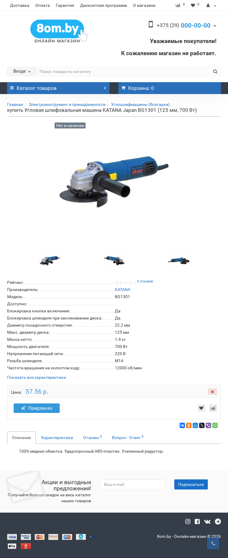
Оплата (42, 5)
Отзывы (92, 437)
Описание (21, 437)
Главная (15, 104)
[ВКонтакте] (182, 425)
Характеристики (57, 437)
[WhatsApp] (215, 425)
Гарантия (65, 5)
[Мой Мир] (195, 425)
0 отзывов (145, 281)
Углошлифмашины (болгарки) (140, 104)
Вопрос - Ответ (127, 437)
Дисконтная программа (103, 5)
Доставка (19, 5)
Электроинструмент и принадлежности (67, 104)
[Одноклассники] (188, 425)
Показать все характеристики (36, 377)
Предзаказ (40, 408)
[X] (202, 425)
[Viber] (208, 425)
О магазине (144, 5)
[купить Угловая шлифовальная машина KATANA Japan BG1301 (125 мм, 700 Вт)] (50, 260)
